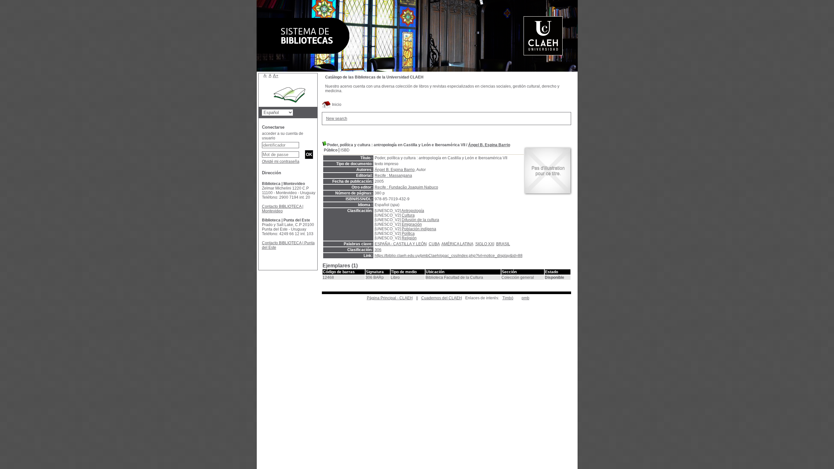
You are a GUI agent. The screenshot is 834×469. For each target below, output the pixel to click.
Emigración (412, 224)
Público (331, 150)
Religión (409, 238)
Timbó (507, 298)
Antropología (412, 210)
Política (408, 233)
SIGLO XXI (484, 244)
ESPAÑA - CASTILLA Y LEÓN (401, 244)
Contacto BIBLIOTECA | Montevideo (282, 208)
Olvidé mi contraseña (280, 161)
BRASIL (503, 244)
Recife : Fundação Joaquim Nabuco (406, 187)
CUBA (434, 244)
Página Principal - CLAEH (390, 298)
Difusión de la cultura (420, 220)
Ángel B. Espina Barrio (489, 145)
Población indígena (419, 229)
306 (378, 250)
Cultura (408, 215)
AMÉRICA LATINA (457, 244)
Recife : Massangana (393, 175)
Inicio (336, 104)
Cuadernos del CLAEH (441, 298)
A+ (276, 75)
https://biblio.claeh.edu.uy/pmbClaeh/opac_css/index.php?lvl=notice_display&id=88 (449, 255)
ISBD (345, 150)
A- (265, 75)
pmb (525, 298)
